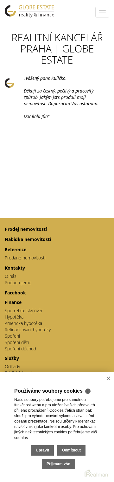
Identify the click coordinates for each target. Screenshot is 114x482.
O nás (10, 276)
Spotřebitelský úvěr (24, 310)
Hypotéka (14, 317)
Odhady (12, 366)
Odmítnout (71, 450)
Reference (15, 249)
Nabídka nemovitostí (28, 239)
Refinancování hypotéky (28, 330)
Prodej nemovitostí (26, 229)
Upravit (42, 450)
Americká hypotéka (23, 323)
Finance (13, 302)
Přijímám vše (58, 464)
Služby (12, 358)
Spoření (12, 336)
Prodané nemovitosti (25, 258)
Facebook (15, 293)
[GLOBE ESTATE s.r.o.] (30, 11)
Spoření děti (17, 342)
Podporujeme (18, 282)
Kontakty (15, 268)
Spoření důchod (20, 349)
